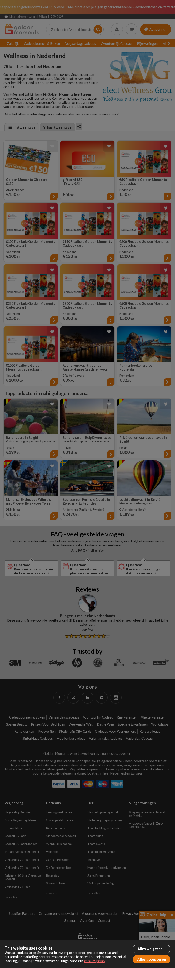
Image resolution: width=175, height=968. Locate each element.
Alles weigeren (149, 949)
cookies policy (94, 961)
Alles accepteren (151, 959)
